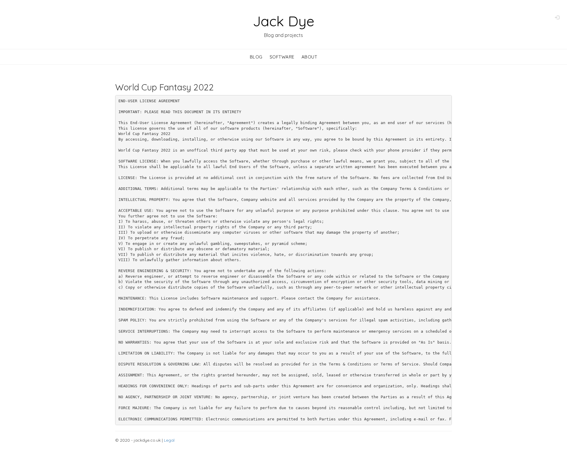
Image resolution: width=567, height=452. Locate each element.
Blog (256, 57)
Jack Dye (283, 21)
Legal (169, 440)
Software (282, 57)
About (309, 57)
